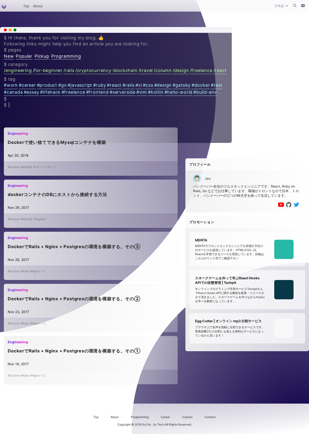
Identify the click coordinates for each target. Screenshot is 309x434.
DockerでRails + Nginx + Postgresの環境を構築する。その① (74, 350)
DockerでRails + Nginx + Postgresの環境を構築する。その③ (74, 246)
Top (26, 6)
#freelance (73, 92)
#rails (128, 85)
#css (148, 85)
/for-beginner (48, 70)
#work (11, 85)
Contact (210, 417)
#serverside (122, 92)
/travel (146, 70)
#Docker (14, 167)
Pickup (42, 56)
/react (220, 70)
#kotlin (155, 92)
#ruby (99, 85)
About (37, 6)
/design (181, 70)
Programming (66, 56)
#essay (31, 92)
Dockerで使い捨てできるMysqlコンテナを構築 (57, 142)
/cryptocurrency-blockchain (106, 70)
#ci (138, 85)
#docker (201, 85)
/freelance (201, 70)
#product (47, 85)
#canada (13, 92)
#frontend (97, 92)
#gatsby (182, 85)
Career (165, 417)
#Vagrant (40, 219)
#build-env (205, 92)
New (9, 56)
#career (27, 85)
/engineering (18, 70)
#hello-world (178, 92)
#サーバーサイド (45, 167)
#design (163, 85)
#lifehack (50, 92)
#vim (141, 92)
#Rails (25, 271)
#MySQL (27, 167)
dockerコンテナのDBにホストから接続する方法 (57, 194)
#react (114, 85)
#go (62, 85)
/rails (68, 70)
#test (216, 85)
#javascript (80, 85)
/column (163, 70)
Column (187, 417)
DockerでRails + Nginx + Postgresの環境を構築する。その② (74, 298)
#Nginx (35, 271)
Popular (24, 56)
